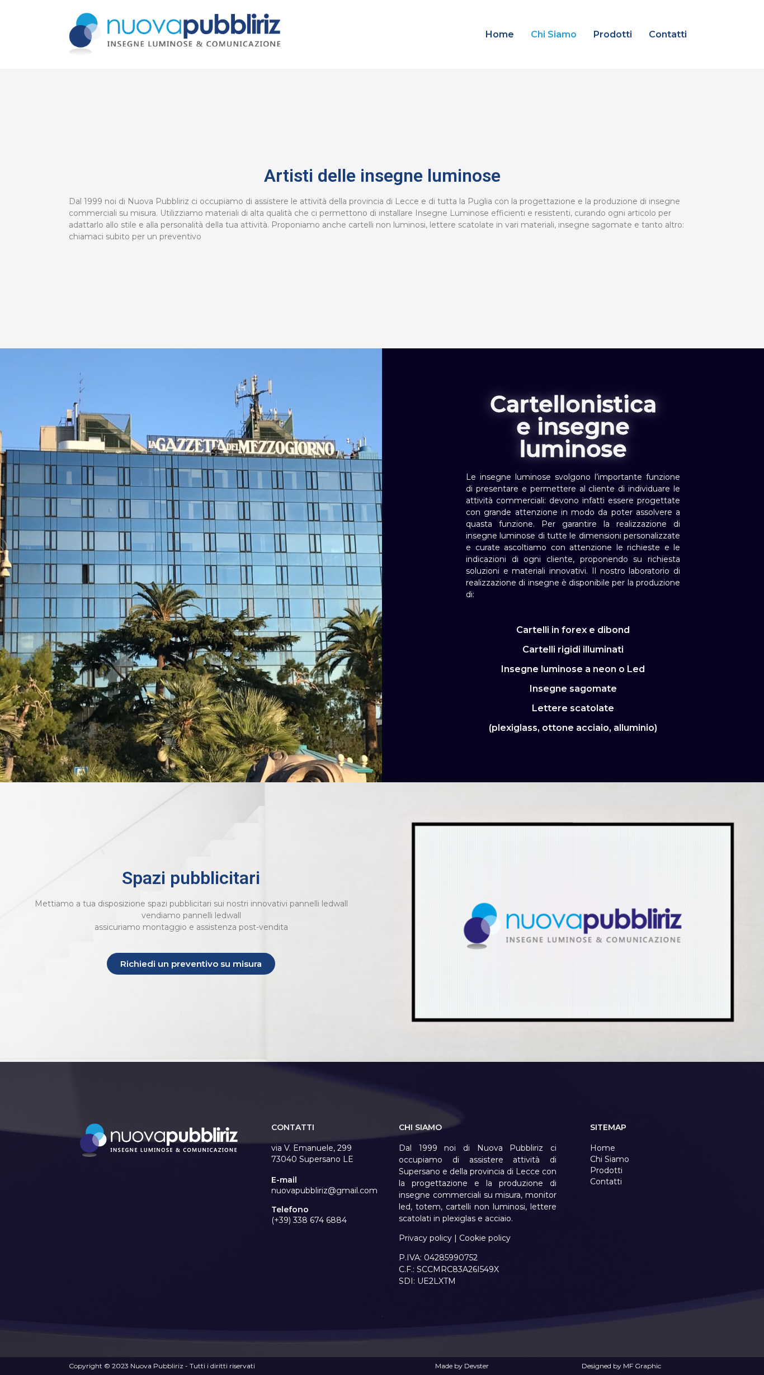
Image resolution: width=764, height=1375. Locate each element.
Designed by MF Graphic (621, 1366)
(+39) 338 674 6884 (309, 1220)
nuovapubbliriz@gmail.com (324, 1190)
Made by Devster (462, 1366)
